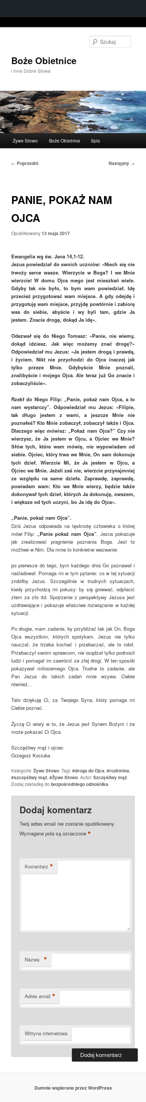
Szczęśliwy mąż (110, 777)
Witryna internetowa (46, 1033)
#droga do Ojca (88, 770)
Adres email (40, 996)
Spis (95, 140)
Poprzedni (24, 163)
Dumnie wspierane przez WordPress (73, 1087)
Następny (122, 163)
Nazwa (36, 960)
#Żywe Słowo (63, 777)
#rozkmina (118, 770)
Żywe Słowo (25, 140)
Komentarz (39, 867)
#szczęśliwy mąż (29, 777)
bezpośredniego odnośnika (79, 784)
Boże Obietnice (43, 60)
